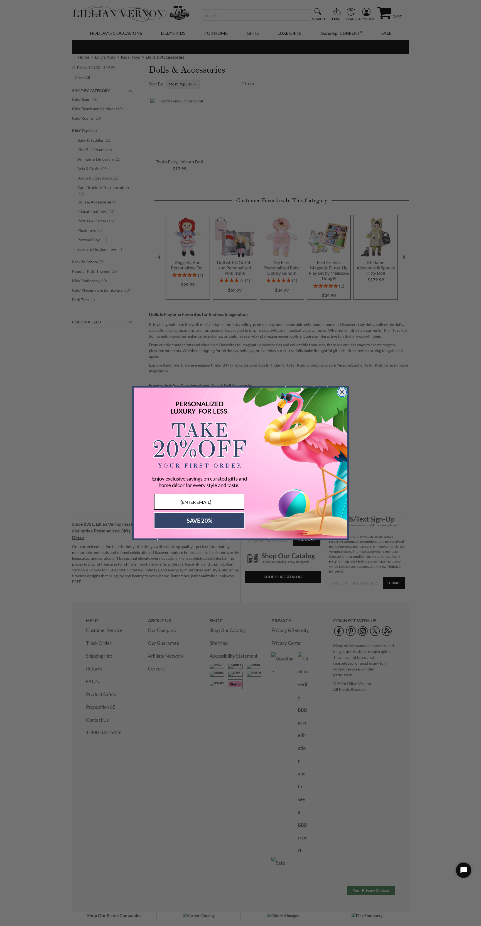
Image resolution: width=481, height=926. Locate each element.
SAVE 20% (199, 520)
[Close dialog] (342, 392)
